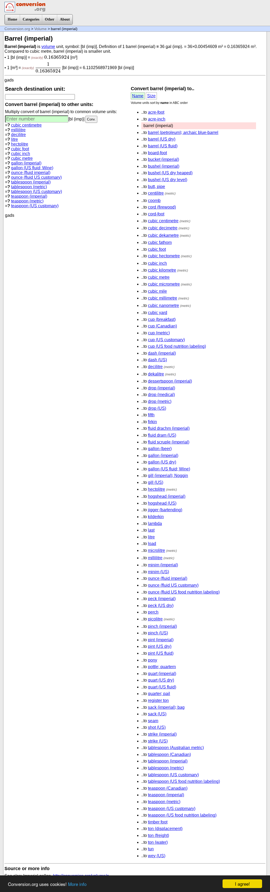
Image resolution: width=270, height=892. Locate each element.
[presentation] (56, 57)
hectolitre (19, 144)
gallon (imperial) (26, 163)
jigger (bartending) (165, 510)
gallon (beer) (160, 448)
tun (151, 849)
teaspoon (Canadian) (167, 788)
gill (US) (155, 482)
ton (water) (158, 842)
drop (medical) (161, 394)
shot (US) (157, 727)
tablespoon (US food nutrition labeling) (184, 781)
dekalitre (156, 374)
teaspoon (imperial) (29, 196)
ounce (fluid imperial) (30, 172)
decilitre (18, 134)
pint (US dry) (159, 646)
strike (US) (158, 741)
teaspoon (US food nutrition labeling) (182, 815)
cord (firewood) (162, 207)
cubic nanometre (163, 305)
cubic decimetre (162, 228)
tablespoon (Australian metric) (176, 747)
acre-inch (156, 119)
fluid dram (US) (162, 435)
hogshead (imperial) (166, 496)
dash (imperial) (162, 353)
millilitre (18, 130)
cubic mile (157, 291)
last (151, 530)
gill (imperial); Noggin (168, 475)
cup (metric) (159, 333)
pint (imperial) (160, 640)
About (65, 19)
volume (48, 46)
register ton (158, 700)
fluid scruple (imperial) (168, 442)
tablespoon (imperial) (31, 182)
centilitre (156, 193)
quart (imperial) (162, 673)
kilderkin (156, 516)
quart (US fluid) (162, 687)
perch (153, 612)
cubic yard (157, 312)
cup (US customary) (166, 339)
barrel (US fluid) (162, 146)
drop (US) (157, 408)
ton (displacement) (165, 828)
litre (14, 139)
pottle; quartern (162, 666)
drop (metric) (159, 401)
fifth (151, 415)
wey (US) (156, 856)
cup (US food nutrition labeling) (177, 346)
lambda (155, 523)
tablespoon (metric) (29, 187)
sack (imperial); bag (166, 707)
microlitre (156, 550)
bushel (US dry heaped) (170, 173)
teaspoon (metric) (27, 201)
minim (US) (158, 572)
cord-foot (156, 214)
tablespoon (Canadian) (169, 754)
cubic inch (20, 153)
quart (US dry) (161, 680)
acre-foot (156, 112)
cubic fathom (160, 242)
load (152, 543)
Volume (40, 29)
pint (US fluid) (160, 653)
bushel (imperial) (163, 166)
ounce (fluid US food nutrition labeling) (184, 592)
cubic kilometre (162, 270)
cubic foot (20, 149)
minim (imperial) (163, 565)
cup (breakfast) (162, 319)
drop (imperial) (161, 388)
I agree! (242, 883)
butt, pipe (156, 186)
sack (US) (157, 714)
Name (137, 96)
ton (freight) (158, 835)
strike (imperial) (162, 734)
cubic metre (22, 158)
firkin (152, 422)
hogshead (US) (162, 503)
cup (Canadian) (162, 326)
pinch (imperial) (162, 626)
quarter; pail (159, 693)
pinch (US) (158, 633)
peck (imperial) (162, 598)
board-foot (157, 153)
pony (152, 660)
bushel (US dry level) (167, 179)
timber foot (157, 822)
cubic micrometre (164, 284)
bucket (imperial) (163, 159)
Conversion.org (17, 29)
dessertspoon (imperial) (170, 381)
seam (153, 721)
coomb (154, 200)
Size (151, 96)
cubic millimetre (162, 298)
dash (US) (157, 360)
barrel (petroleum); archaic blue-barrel (183, 132)
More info (77, 884)
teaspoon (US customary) (35, 206)
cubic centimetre (26, 125)
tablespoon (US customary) (36, 191)
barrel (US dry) (161, 139)
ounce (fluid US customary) (36, 177)
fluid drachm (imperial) (169, 428)
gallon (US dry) (162, 462)
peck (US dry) (160, 605)
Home (12, 19)
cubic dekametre (163, 235)
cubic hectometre (164, 256)
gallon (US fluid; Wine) (32, 168)
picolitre (155, 619)
